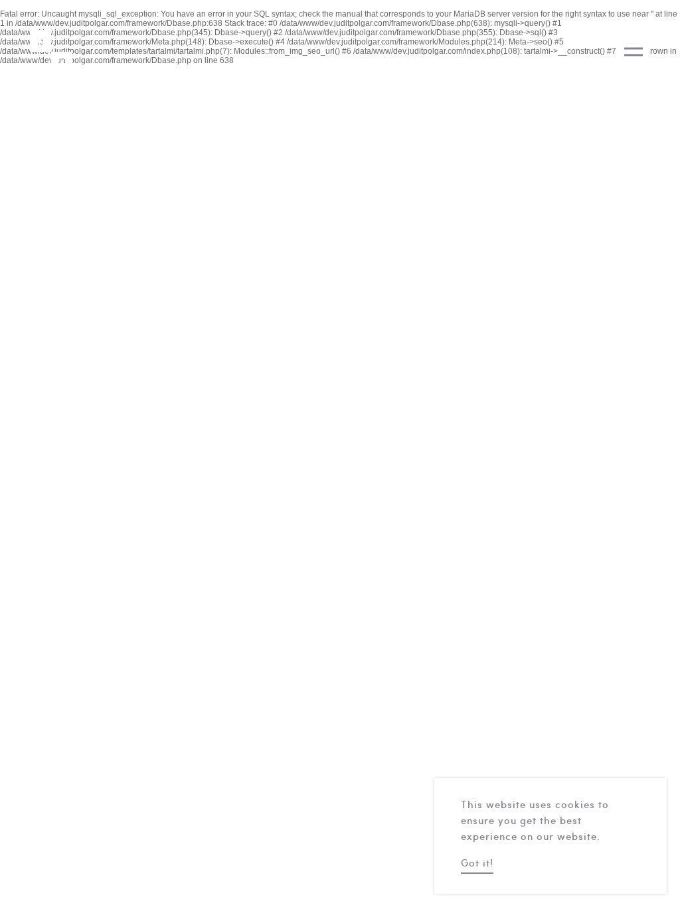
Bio (666, 327)
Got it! (477, 864)
